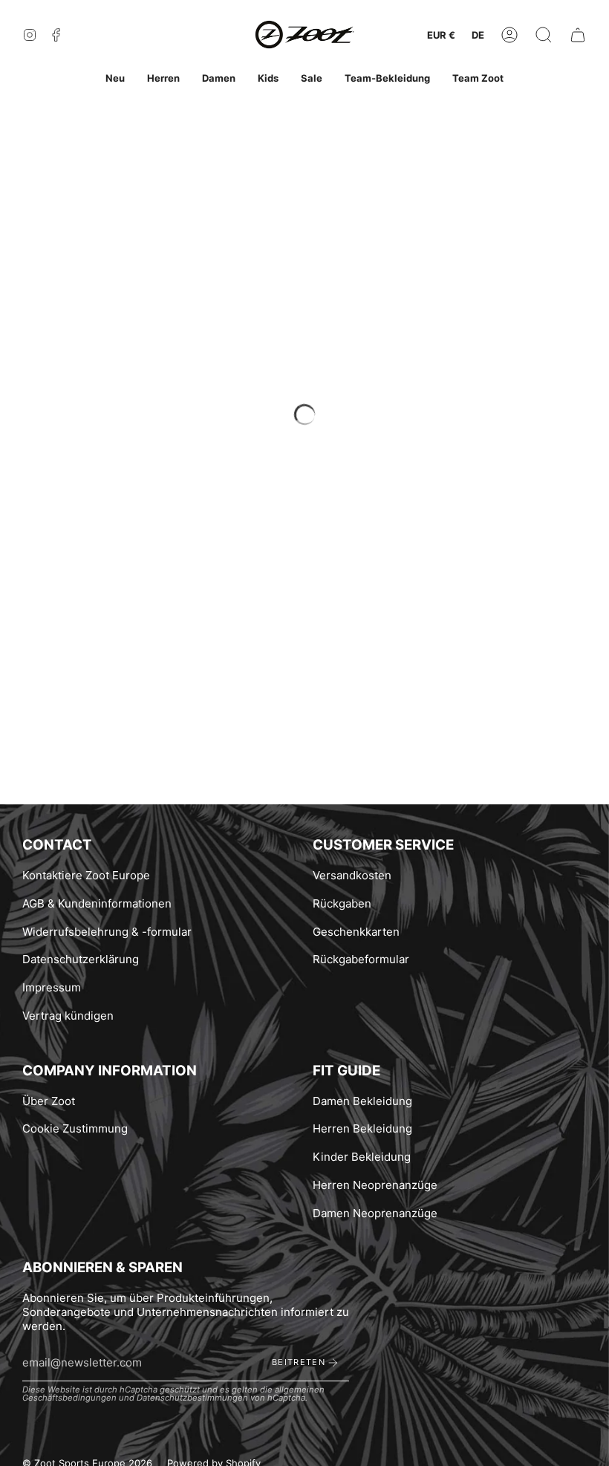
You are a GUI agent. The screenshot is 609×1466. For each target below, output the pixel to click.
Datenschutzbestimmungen (192, 1397)
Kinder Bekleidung (362, 1157)
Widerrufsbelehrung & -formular (107, 932)
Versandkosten (352, 875)
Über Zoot (48, 1101)
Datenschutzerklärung (80, 959)
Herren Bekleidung (362, 1128)
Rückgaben (342, 903)
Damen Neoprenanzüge (375, 1213)
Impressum (51, 987)
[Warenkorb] (578, 35)
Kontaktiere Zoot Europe (86, 875)
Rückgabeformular (361, 959)
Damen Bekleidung (362, 1101)
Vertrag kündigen (68, 1016)
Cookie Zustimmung (75, 1128)
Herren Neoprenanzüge (375, 1185)
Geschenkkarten (356, 932)
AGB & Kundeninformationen (97, 903)
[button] (544, 35)
